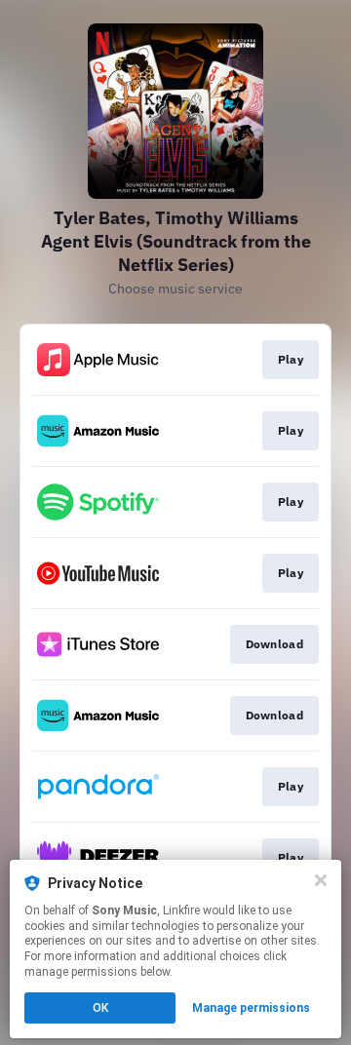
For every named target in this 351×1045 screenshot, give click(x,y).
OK (100, 1008)
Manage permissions (251, 1008)
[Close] (320, 880)
